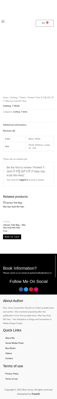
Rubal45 (36, 394)
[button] (30, 23)
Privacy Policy (12, 374)
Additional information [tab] (14, 125)
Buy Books (10, 348)
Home (5, 98)
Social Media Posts (14, 343)
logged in (23, 180)
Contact (9, 358)
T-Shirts (22, 98)
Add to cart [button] (12, 237)
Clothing (13, 98)
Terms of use (11, 379)
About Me (10, 338)
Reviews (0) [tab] (9, 131)
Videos (8, 353)
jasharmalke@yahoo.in (41, 273)
